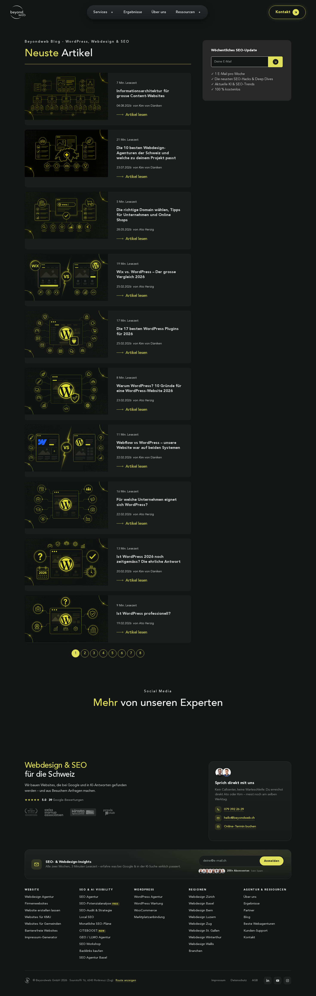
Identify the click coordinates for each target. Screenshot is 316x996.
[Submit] (275, 61)
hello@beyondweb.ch (239, 818)
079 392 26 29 (234, 809)
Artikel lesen (136, 115)
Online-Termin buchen (240, 826)
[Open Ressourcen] (199, 12)
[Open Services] (112, 12)
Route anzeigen (126, 980)
